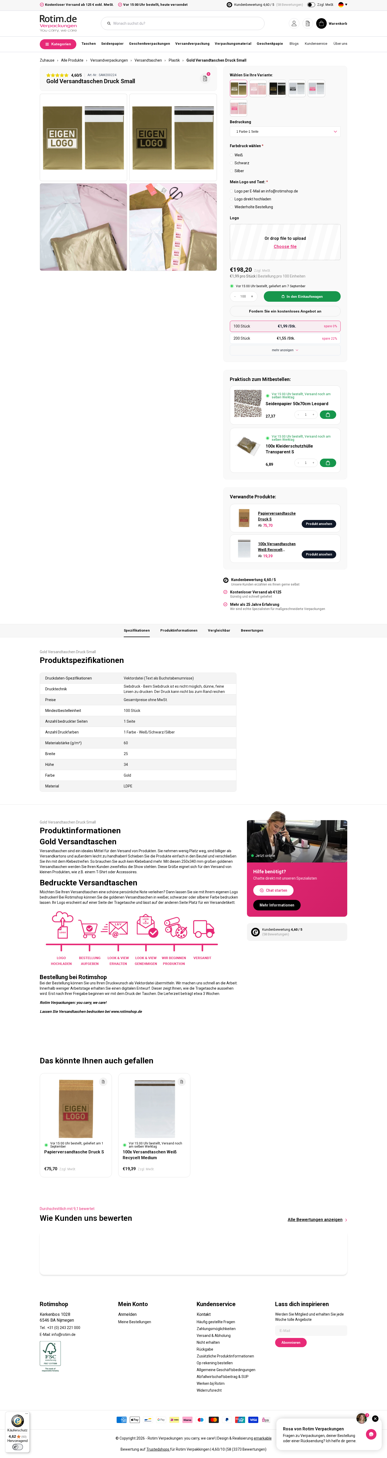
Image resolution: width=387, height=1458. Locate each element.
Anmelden (127, 1314)
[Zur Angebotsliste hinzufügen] (103, 1082)
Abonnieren (290, 1343)
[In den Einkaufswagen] (328, 414)
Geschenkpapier (271, 44)
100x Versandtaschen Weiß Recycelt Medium (277, 547)
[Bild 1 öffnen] (83, 137)
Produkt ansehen (319, 524)
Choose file (285, 246)
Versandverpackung (192, 44)
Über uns (340, 44)
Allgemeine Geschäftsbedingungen (226, 1370)
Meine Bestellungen (134, 1322)
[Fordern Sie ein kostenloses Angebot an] (205, 78)
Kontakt (204, 1314)
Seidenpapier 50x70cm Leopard (297, 403)
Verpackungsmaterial (233, 44)
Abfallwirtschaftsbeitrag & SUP (223, 1377)
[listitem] (238, 88)
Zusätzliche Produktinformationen (225, 1356)
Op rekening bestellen (215, 1363)
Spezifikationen (137, 630)
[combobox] (185, 23)
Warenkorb (338, 24)
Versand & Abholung (214, 1335)
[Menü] (26, 1415)
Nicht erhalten (208, 1342)
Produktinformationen (178, 630)
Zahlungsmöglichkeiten (216, 1329)
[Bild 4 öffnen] (173, 227)
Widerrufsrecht (209, 1390)
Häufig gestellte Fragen (216, 1322)
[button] (294, 23)
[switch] (17, 1447)
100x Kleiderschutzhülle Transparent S (289, 449)
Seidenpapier (112, 44)
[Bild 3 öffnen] (83, 227)
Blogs (294, 44)
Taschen (89, 44)
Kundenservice (316, 44)
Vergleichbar (219, 630)
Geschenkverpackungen (149, 44)
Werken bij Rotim (211, 1383)
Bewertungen (252, 630)
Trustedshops (158, 1449)
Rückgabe (205, 1349)
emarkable (263, 1438)
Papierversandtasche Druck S (277, 516)
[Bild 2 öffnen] (173, 137)
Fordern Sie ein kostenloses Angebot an (285, 311)
